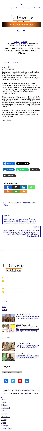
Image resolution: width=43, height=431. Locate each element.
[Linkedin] (23, 187)
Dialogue (17, 202)
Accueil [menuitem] (4, 399)
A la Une (24, 42)
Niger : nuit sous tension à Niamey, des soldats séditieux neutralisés (27, 356)
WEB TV (7, 390)
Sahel (6, 205)
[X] (16, 187)
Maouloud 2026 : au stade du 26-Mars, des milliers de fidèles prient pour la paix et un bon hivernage (27, 329)
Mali (34, 202)
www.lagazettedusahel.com (14, 288)
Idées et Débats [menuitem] (6, 429)
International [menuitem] (5, 408)
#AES (10, 202)
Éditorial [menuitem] (4, 411)
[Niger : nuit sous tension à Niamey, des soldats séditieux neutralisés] (8, 357)
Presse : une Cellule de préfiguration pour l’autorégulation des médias (28, 317)
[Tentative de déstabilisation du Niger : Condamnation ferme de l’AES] (8, 346)
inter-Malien (26, 202)
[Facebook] (8, 187)
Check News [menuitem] (5, 417)
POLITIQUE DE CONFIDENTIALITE (25, 390)
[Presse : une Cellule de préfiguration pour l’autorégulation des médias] (8, 317)
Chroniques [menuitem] (5, 426)
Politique (15, 62)
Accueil (16, 42)
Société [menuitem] (3, 402)
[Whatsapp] (31, 187)
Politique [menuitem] (4, 405)
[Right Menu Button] (1, 397)
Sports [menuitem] (3, 423)
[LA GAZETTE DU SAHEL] (21, 19)
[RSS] (8, 191)
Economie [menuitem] (4, 414)
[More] (23, 191)
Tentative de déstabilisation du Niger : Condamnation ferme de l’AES (28, 346)
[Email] (16, 191)
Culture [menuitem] (3, 420)
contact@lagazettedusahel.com (15, 292)
